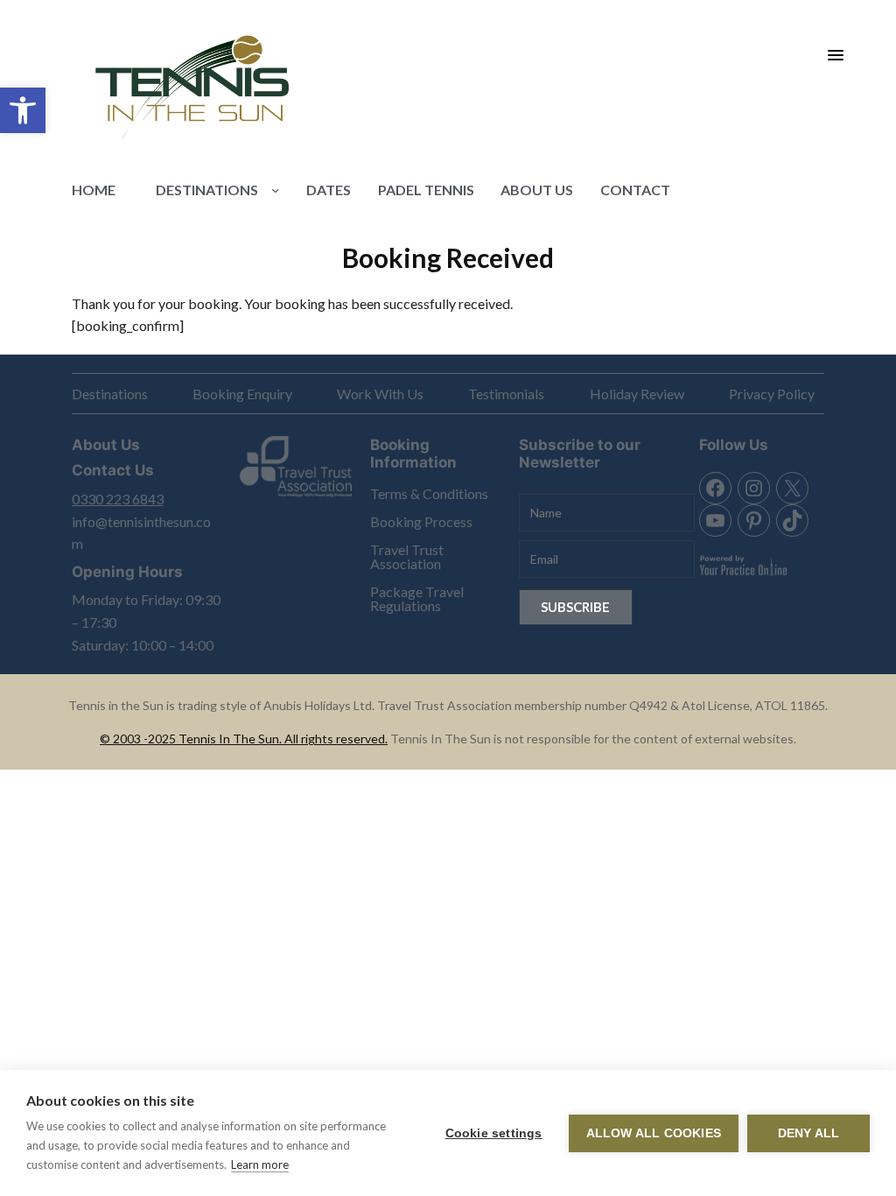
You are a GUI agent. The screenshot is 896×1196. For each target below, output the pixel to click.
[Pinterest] (754, 520)
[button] (23, 110)
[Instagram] (754, 488)
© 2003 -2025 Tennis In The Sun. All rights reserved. (244, 738)
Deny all (809, 1133)
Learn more (260, 1164)
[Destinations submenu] (275, 190)
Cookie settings (493, 1133)
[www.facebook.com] (715, 488)
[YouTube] (715, 520)
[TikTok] (792, 520)
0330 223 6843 (118, 498)
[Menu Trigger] (836, 54)
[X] (792, 488)
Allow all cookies (653, 1133)
